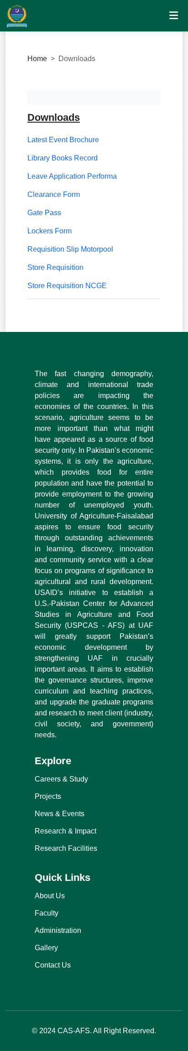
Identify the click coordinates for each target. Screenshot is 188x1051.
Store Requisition (55, 267)
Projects (48, 796)
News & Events (59, 814)
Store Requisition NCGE (67, 286)
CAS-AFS (73, 1031)
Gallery (46, 948)
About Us (50, 896)
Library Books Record (62, 158)
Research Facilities (66, 848)
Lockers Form (49, 231)
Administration (58, 930)
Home (37, 58)
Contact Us (53, 965)
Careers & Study (61, 779)
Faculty (46, 913)
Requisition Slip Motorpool (70, 249)
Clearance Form (53, 194)
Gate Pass (44, 213)
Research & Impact (65, 831)
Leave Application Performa (72, 176)
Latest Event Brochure (63, 140)
